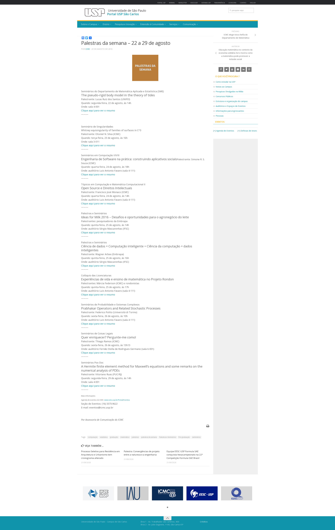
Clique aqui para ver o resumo (98, 110)
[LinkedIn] (243, 69)
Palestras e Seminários (167, 437)
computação (92, 437)
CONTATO (243, 3)
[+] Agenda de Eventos (223, 130)
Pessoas (220, 115)
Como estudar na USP (225, 81)
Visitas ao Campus (224, 86)
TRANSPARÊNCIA (219, 3)
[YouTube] (232, 69)
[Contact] (238, 69)
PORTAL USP (161, 3)
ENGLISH (253, 3)
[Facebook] (221, 69)
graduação (114, 437)
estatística (103, 437)
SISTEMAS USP (206, 3)
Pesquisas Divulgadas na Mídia (229, 91)
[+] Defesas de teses (247, 130)
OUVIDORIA (232, 3)
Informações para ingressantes (230, 111)
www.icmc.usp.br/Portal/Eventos (117, 400)
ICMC (87, 49)
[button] (167, 507)
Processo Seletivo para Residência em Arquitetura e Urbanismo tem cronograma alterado (100, 455)
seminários (196, 437)
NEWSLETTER (182, 3)
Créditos (204, 521)
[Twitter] (226, 69)
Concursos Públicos (224, 96)
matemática (125, 437)
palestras (135, 437)
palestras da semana (149, 437)
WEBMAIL (172, 3)
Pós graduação (184, 437)
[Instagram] (249, 69)
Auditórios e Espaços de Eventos (230, 106)
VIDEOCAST (194, 3)
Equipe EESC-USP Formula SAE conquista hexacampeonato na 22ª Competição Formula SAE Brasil (185, 455)
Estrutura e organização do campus (232, 101)
